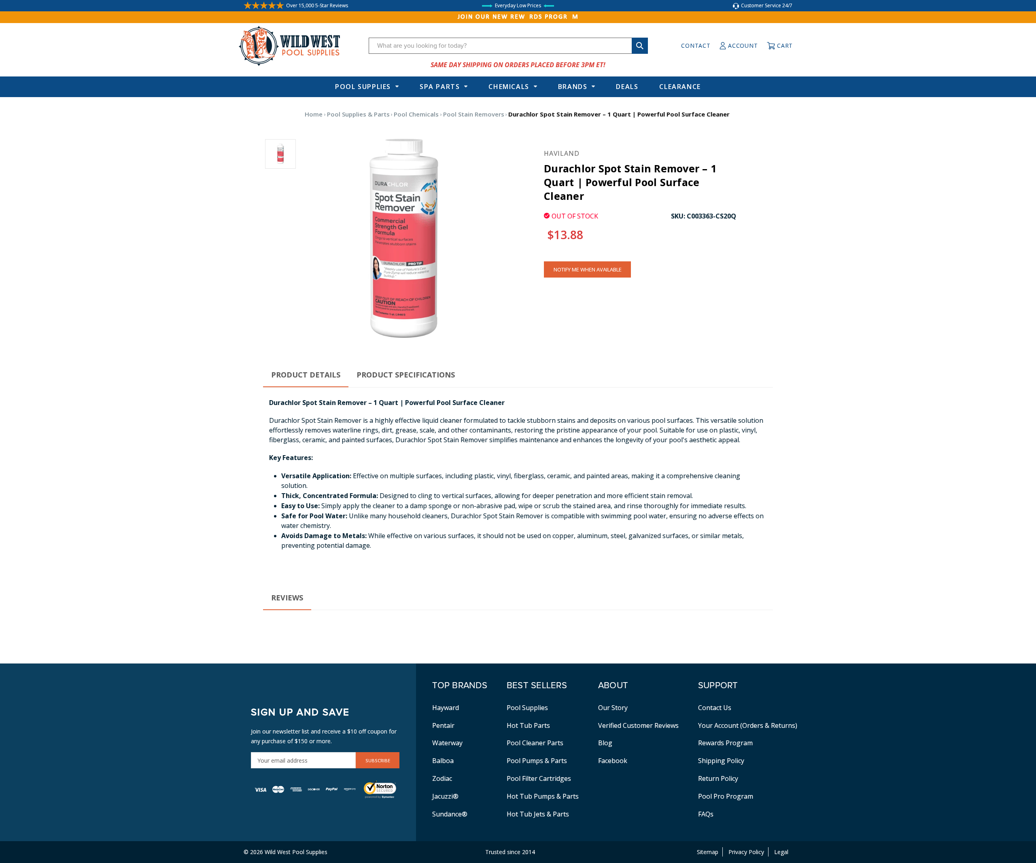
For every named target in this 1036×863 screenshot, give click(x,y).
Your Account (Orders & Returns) (747, 725)
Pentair (443, 725)
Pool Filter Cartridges (539, 778)
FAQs (705, 814)
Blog (605, 742)
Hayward (445, 707)
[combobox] (508, 46)
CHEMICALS (508, 86)
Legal (781, 852)
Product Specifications (406, 375)
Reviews (287, 597)
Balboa (443, 760)
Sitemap (707, 852)
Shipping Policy (721, 760)
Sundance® (449, 814)
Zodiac (442, 778)
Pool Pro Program (725, 796)
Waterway (447, 742)
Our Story (613, 707)
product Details (305, 375)
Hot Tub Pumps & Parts (543, 796)
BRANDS (573, 86)
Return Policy (718, 778)
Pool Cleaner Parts (535, 742)
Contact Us (714, 707)
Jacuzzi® (445, 796)
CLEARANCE (680, 86)
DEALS (627, 86)
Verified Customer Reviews (638, 725)
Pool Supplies (363, 86)
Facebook (612, 760)
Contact (695, 45)
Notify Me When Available (588, 269)
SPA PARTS (440, 86)
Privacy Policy (746, 852)
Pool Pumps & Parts (537, 760)
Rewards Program (725, 742)
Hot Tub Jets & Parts (538, 814)
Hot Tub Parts (528, 725)
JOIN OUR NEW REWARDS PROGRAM (518, 17)
